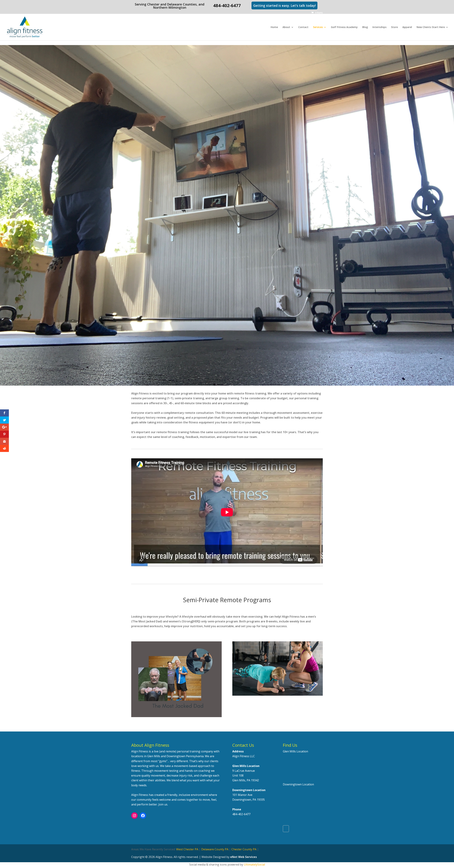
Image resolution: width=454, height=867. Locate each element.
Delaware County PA (214, 849)
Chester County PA (243, 849)
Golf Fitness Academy (344, 27)
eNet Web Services (243, 857)
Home (274, 27)
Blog (365, 27)
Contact (303, 27)
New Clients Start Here (431, 27)
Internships (379, 27)
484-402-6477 (241, 814)
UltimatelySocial (254, 864)
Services (318, 27)
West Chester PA (187, 849)
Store (394, 27)
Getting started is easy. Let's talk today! (284, 5)
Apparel (407, 27)
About (286, 27)
